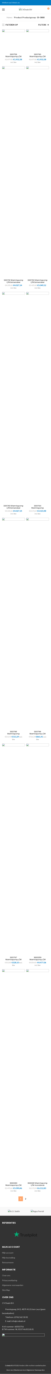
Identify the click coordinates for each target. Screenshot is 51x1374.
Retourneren (8, 1262)
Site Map (6, 1290)
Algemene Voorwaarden (36, 1370)
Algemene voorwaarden (12, 1285)
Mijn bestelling (8, 1257)
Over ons (6, 1275)
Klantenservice (20, 1370)
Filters (42, 25)
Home (9, 17)
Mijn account (7, 1253)
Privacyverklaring (9, 1280)
